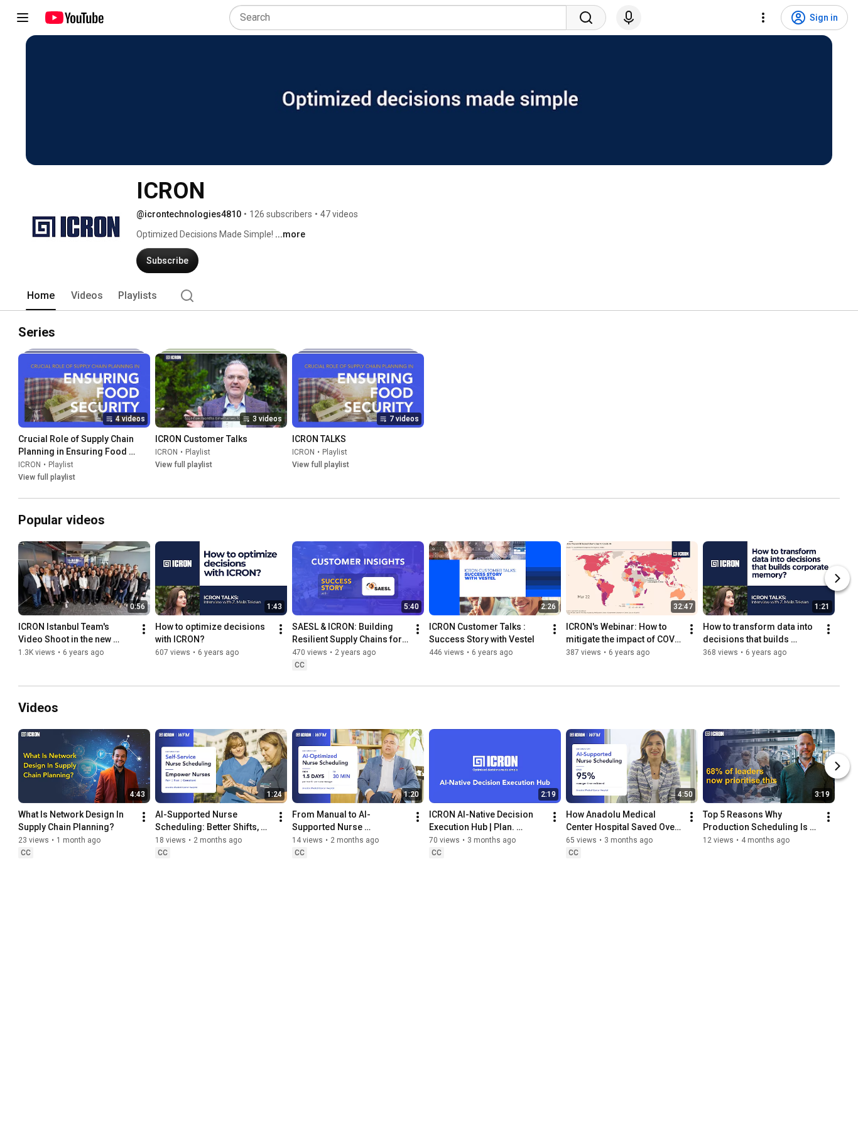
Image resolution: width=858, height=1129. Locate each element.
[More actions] (143, 629)
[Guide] (22, 17)
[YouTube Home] (73, 17)
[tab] (41, 296)
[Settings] (763, 17)
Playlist (60, 464)
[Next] (837, 578)
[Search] (586, 17)
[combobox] (401, 17)
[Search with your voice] (628, 17)
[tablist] (429, 296)
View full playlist (46, 477)
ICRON (29, 464)
